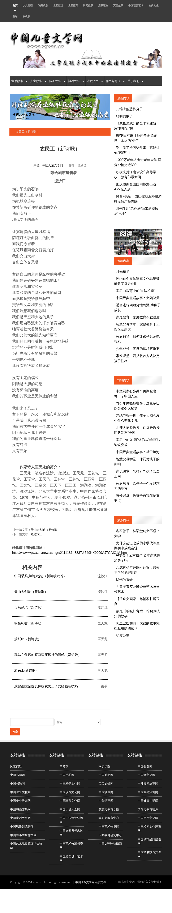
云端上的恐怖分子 (129, 109)
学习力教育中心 (109, 818)
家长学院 (104, 766)
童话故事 (17, 81)
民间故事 (88, 5)
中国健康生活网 (148, 800)
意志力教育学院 (109, 809)
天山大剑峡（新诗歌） (45, 529)
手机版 (26, 16)
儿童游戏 (58, 5)
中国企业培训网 (20, 800)
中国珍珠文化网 (70, 792)
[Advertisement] (86, 900)
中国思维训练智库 (22, 826)
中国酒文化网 (146, 775)
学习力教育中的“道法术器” (135, 291)
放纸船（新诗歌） (27, 639)
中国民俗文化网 (148, 818)
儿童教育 (73, 5)
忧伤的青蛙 (124, 579)
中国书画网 (17, 775)
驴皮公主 (122, 635)
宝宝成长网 (106, 783)
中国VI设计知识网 (110, 843)
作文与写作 (113, 81)
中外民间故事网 (148, 783)
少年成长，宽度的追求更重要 (138, 349)
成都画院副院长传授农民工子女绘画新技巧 (46, 686)
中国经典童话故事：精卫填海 (138, 452)
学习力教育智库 (148, 809)
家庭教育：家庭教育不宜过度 (138, 317)
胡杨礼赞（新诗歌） (29, 623)
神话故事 (74, 81)
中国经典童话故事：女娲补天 (138, 298)
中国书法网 (17, 783)
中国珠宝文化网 (70, 800)
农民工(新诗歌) (25, 670)
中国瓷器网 (145, 766)
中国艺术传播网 (109, 826)
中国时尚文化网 (20, 792)
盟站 (15, 16)
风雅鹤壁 (16, 766)
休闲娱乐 (43, 5)
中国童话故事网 (20, 818)
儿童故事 (36, 81)
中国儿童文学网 (52, 165)
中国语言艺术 (135, 5)
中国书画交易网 (20, 809)
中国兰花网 (67, 775)
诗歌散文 (93, 81)
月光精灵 (122, 271)
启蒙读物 (103, 5)
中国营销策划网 (148, 792)
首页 (15, 5)
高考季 (64, 766)
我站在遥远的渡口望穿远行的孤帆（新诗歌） (47, 655)
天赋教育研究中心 (110, 835)
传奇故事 (55, 81)
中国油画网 (106, 792)
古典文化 (154, 5)
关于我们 (134, 81)
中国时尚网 (106, 775)
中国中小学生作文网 (23, 835)
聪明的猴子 (124, 116)
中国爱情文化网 (70, 783)
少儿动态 (28, 5)
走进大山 (37, 534)
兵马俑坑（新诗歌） (29, 607)
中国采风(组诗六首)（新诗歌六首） (40, 576)
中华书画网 (106, 800)
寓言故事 (118, 5)
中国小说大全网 (70, 809)
